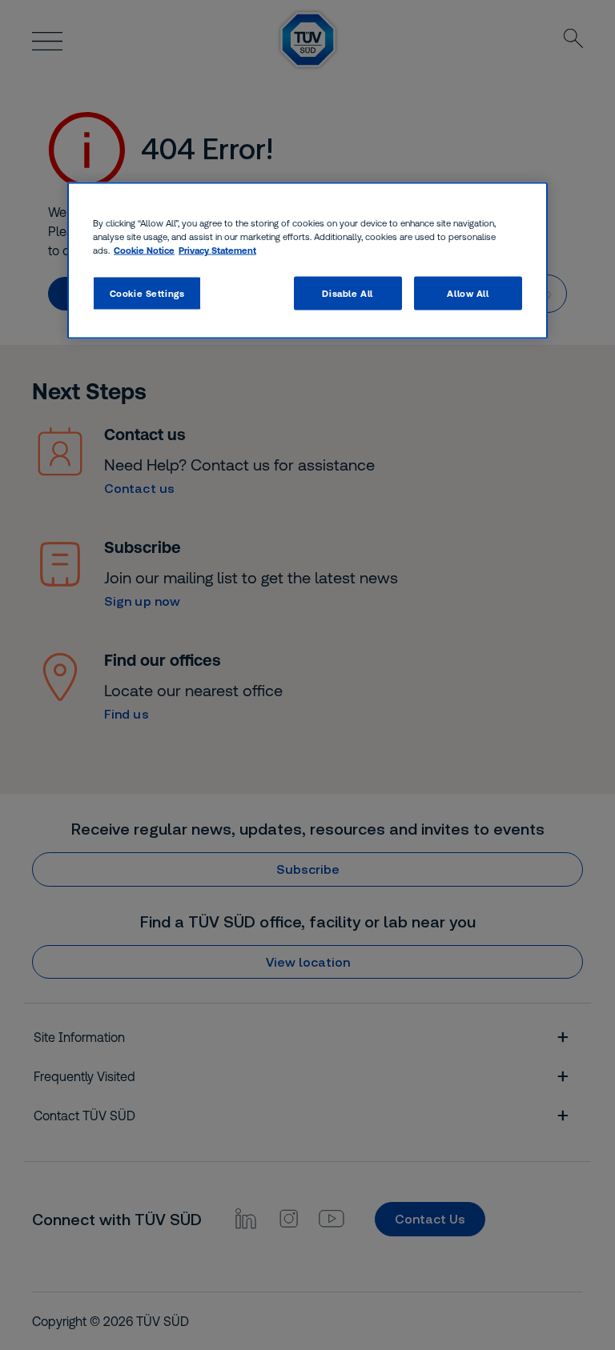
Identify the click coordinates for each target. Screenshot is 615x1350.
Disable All (347, 293)
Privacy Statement (217, 250)
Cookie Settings (147, 293)
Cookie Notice (144, 250)
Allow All (467, 293)
